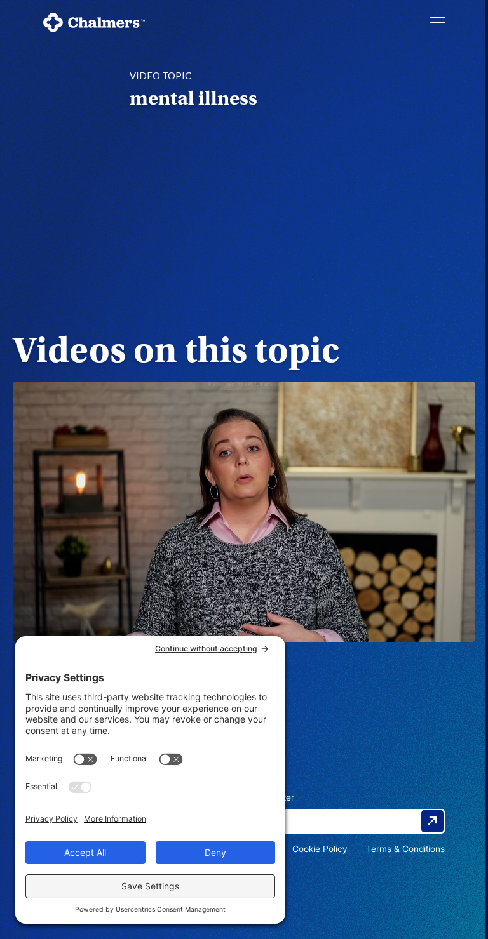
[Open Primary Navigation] (437, 22)
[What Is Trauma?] (244, 512)
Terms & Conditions (405, 848)
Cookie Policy (320, 848)
